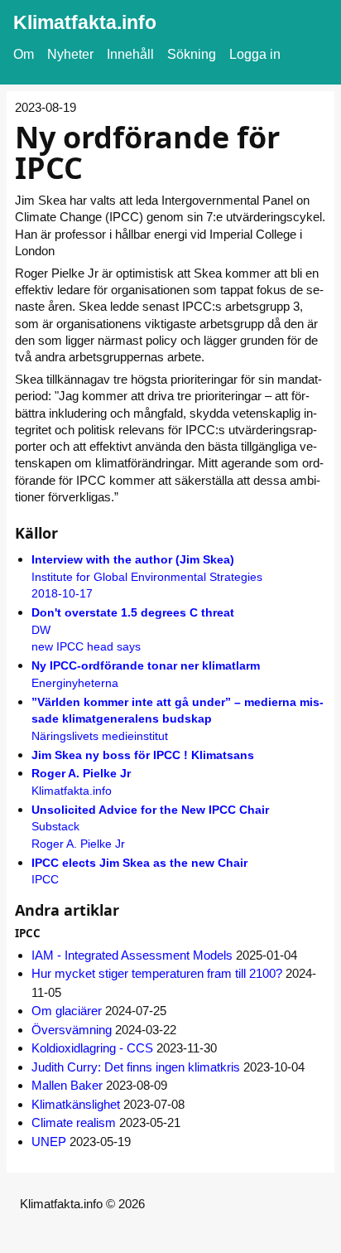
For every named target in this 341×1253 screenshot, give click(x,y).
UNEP (48, 1141)
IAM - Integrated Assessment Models (132, 955)
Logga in (255, 54)
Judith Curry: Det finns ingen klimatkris (135, 1067)
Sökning (191, 54)
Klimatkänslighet (75, 1104)
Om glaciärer (66, 1011)
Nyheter (70, 54)
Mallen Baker (67, 1085)
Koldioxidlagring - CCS (92, 1048)
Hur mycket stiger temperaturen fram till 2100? (156, 973)
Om (23, 54)
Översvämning (71, 1030)
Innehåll (130, 54)
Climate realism (73, 1122)
